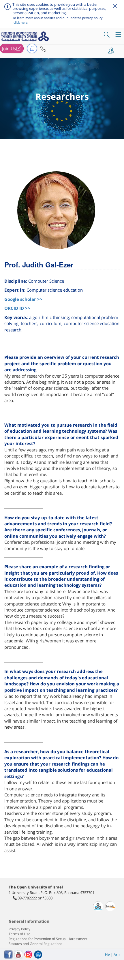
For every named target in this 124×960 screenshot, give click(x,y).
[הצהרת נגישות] (38, 954)
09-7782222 (27, 898)
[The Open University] (26, 36)
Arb (117, 954)
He (107, 954)
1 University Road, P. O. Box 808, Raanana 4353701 (51, 892)
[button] (43, 49)
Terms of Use (19, 933)
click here (20, 22)
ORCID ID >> (17, 308)
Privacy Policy (19, 929)
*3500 (47, 898)
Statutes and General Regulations (35, 943)
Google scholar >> (23, 299)
